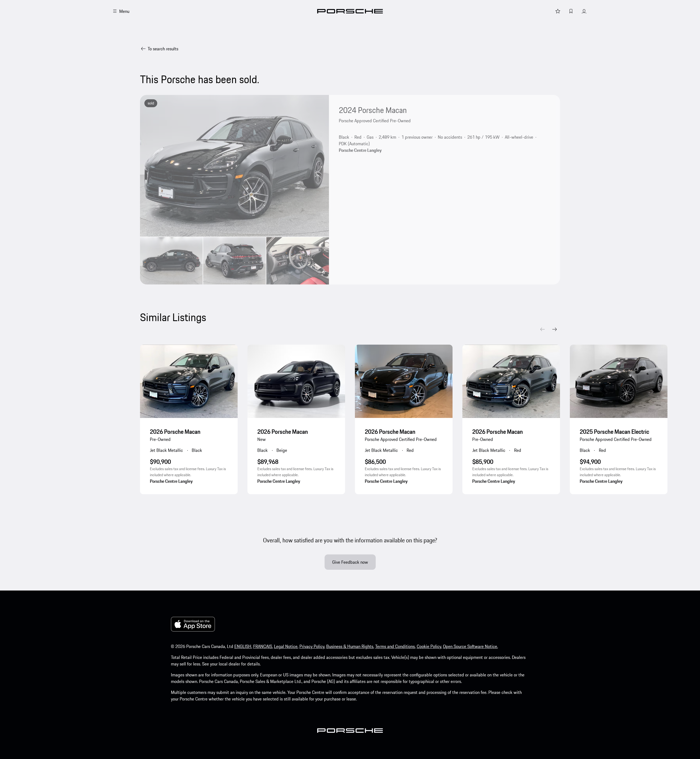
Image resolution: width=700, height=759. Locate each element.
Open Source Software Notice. (470, 646)
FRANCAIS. (263, 646)
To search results (163, 48)
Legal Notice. (286, 646)
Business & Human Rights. (350, 646)
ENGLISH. (243, 646)
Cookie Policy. (429, 646)
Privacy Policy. (312, 646)
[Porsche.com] (350, 11)
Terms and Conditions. (395, 646)
